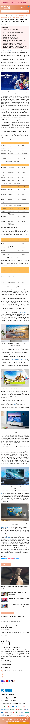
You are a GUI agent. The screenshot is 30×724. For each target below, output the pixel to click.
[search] (27, 11)
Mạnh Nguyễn (8, 537)
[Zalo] (9, 681)
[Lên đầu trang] (28, 713)
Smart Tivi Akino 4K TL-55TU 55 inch (18, 359)
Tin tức (21, 719)
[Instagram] (4, 681)
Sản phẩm (16, 719)
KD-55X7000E (23, 312)
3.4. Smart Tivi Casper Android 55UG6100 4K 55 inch (16, 46)
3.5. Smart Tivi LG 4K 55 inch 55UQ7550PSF (14, 47)
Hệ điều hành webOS (5, 527)
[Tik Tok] (12, 681)
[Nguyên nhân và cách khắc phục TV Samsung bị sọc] (4, 594)
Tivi (1, 493)
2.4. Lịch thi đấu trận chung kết (11, 37)
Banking (15, 700)
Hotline (22, 7)
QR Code (2, 700)
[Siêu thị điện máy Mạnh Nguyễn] (15, 2)
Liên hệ (26, 719)
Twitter (17, 558)
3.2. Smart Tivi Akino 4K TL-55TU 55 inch (13, 43)
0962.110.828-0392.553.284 (10, 673)
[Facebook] (2, 681)
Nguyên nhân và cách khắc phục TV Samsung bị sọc (17, 593)
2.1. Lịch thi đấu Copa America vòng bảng (13, 32)
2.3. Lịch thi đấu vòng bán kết (10, 35)
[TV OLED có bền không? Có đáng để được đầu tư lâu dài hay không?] (4, 600)
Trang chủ (3, 15)
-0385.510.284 (20, 673)
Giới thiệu (10, 719)
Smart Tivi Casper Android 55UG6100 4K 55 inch (12, 451)
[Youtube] (7, 681)
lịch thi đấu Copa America (10, 50)
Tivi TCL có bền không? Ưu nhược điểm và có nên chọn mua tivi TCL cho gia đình (18, 605)
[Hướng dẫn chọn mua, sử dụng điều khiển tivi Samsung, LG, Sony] (15, 576)
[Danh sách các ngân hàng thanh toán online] (15, 711)
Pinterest (11, 558)
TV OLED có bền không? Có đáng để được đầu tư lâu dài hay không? (18, 599)
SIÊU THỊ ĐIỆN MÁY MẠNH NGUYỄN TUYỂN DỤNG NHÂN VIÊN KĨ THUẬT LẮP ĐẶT (14, 626)
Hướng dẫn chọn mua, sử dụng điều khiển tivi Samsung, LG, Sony (14, 587)
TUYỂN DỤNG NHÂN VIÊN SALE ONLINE (10, 621)
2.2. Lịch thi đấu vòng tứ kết (10, 34)
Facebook (5, 558)
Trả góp (10, 700)
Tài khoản (24, 7)
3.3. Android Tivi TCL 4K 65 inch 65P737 (13, 44)
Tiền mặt (7, 700)
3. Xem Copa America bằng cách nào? (9, 38)
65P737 (15, 404)
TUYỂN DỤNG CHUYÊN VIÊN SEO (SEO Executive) (12, 616)
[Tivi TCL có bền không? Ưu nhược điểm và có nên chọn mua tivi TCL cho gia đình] (4, 606)
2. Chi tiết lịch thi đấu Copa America (9, 31)
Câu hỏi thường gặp (10, 15)
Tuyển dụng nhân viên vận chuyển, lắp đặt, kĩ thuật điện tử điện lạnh (15, 633)
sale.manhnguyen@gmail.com (10, 677)
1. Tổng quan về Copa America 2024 (9, 29)
